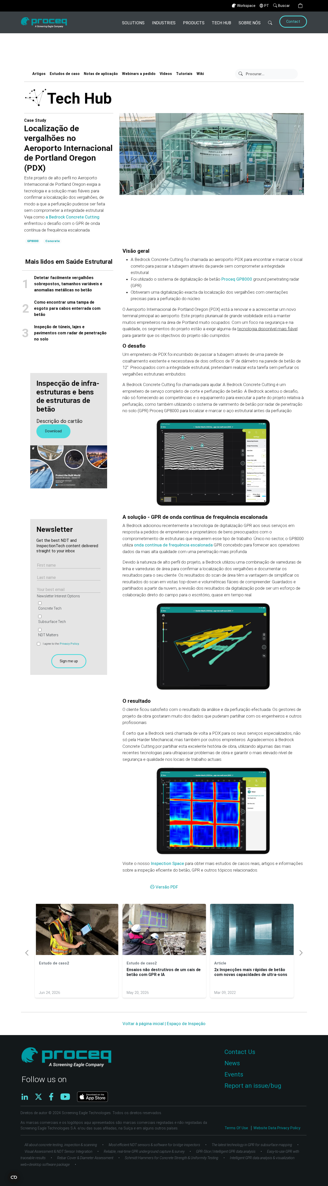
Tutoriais (184, 74)
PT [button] (266, 6)
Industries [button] (164, 22)
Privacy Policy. (69, 643)
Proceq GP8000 (236, 279)
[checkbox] (67, 619)
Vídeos (166, 74)
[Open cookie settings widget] (14, 1177)
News (232, 1063)
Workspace (246, 6)
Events (233, 1074)
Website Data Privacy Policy (276, 1128)
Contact (293, 21)
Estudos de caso (65, 74)
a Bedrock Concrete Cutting (72, 216)
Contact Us (239, 1052)
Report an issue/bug (252, 1085)
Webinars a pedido (139, 74)
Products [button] (193, 22)
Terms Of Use (236, 1128)
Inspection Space (167, 863)
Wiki (200, 74)
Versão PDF (166, 887)
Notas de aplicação (101, 74)
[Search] (270, 22)
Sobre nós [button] (250, 22)
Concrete (52, 241)
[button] (300, 5)
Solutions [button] (133, 22)
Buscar (284, 6)
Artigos (39, 74)
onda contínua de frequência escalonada (173, 544)
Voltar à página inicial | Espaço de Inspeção (164, 1023)
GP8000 (32, 241)
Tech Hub (221, 22)
